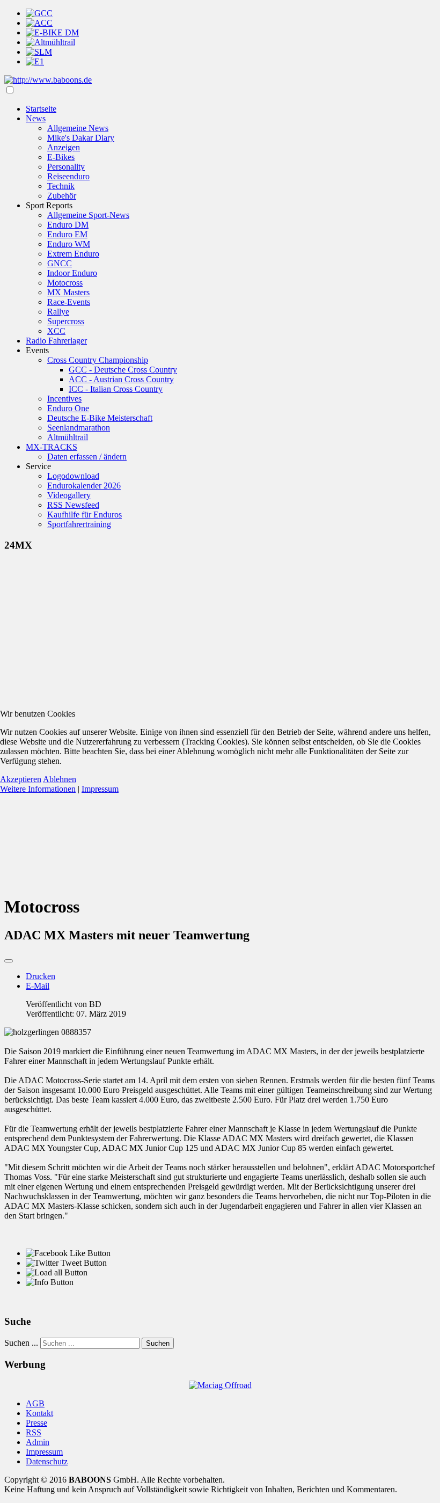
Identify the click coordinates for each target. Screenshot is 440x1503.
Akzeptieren (20, 779)
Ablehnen (59, 779)
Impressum (100, 788)
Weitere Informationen (38, 788)
